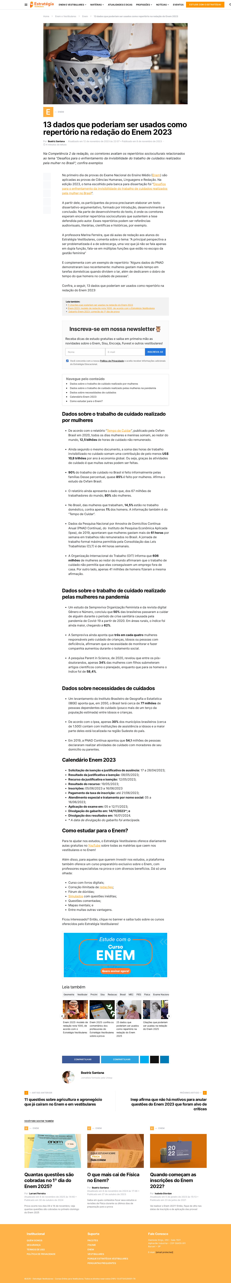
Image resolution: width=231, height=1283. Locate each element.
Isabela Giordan (163, 1193)
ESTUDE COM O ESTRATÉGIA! (205, 4)
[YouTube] (195, 1277)
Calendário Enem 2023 (83, 396)
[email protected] (164, 1252)
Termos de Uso (36, 1249)
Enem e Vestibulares (65, 16)
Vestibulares (96, 1254)
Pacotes (93, 1240)
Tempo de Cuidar (119, 430)
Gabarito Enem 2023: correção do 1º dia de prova (94, 311)
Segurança (34, 1245)
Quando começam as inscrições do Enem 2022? (173, 1180)
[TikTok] (205, 1277)
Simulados (75, 896)
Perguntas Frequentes (102, 1263)
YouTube (94, 845)
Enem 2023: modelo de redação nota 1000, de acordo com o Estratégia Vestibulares (111, 308)
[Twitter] (185, 1277)
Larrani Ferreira (37, 1193)
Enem (85, 16)
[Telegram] (200, 1277)
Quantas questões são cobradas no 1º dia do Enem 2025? (49, 1180)
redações (106, 887)
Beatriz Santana (56, 141)
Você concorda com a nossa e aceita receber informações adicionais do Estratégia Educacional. (118, 362)
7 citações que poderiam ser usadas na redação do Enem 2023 (100, 305)
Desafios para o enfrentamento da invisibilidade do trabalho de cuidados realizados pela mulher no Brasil (114, 188)
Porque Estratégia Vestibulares (108, 1258)
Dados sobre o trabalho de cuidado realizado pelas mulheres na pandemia (113, 388)
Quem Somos (34, 1240)
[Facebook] (180, 1277)
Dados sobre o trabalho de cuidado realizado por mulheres (104, 383)
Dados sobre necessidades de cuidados (93, 392)
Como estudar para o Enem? (86, 401)
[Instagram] (190, 1277)
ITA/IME (92, 1245)
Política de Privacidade (112, 360)
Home (46, 16)
